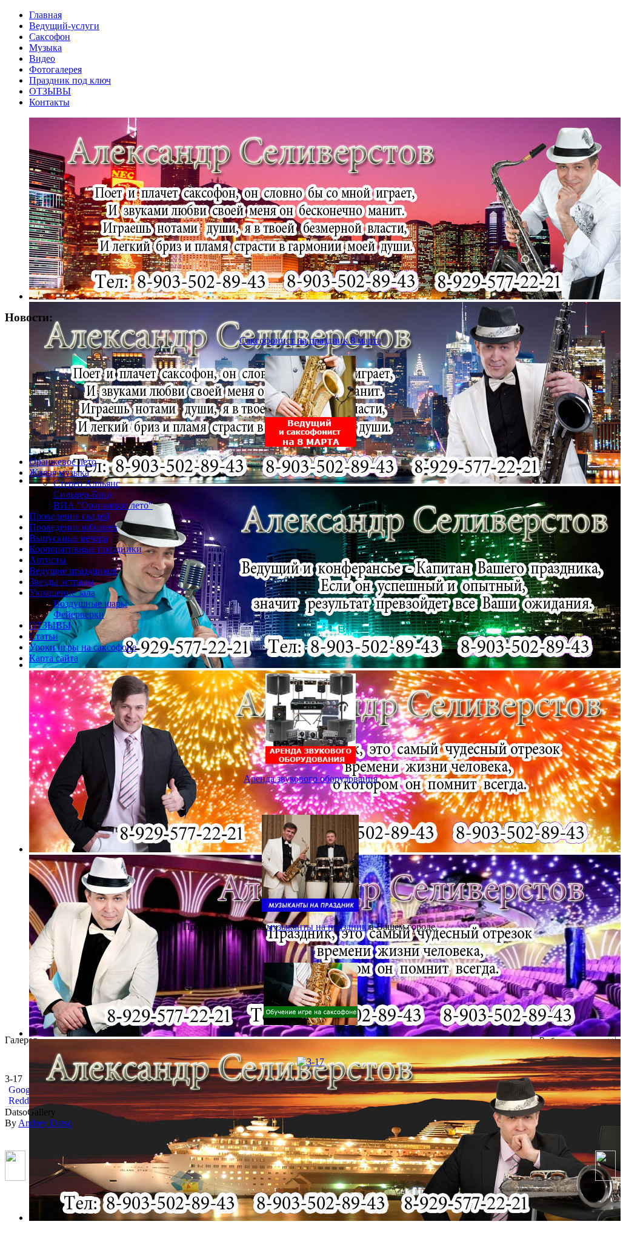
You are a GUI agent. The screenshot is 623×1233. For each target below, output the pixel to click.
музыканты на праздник (317, 926)
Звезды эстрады (61, 581)
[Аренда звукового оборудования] (310, 760)
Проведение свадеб (69, 516)
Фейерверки (78, 614)
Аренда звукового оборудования (311, 779)
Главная (45, 15)
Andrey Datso (45, 1123)
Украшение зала (62, 592)
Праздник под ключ (70, 80)
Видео (42, 58)
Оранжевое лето (62, 461)
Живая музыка (59, 472)
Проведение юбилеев (73, 527)
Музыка (45, 47)
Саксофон (49, 37)
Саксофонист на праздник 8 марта (310, 340)
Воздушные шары (90, 603)
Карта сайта (53, 658)
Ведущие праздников (73, 571)
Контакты (49, 102)
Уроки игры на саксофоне (82, 647)
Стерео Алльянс (86, 483)
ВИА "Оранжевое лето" (103, 505)
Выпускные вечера (68, 538)
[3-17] (310, 1062)
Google (21, 1089)
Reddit (20, 1100)
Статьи (43, 636)
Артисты (47, 560)
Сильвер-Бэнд (82, 494)
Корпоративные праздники (85, 549)
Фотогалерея (55, 69)
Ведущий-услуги (64, 26)
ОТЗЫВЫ (50, 91)
